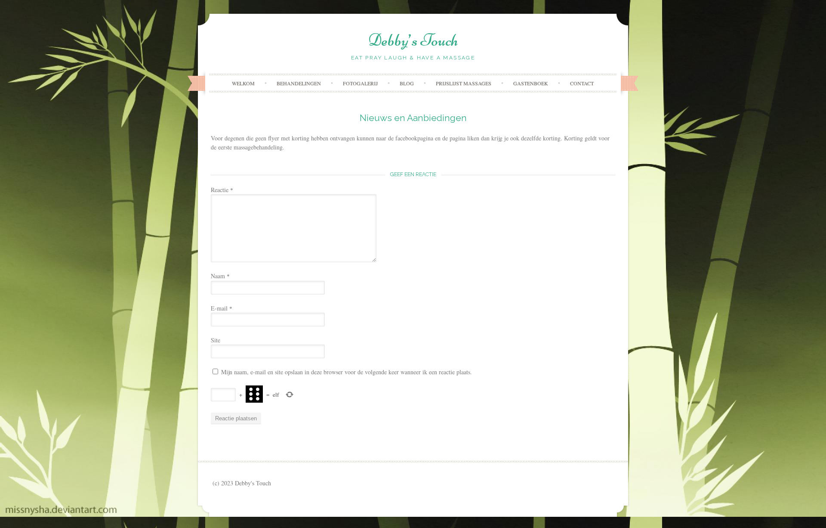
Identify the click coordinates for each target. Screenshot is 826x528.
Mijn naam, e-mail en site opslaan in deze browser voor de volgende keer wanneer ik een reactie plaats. (346, 372)
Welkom (243, 83)
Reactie (222, 190)
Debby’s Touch (413, 40)
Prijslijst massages (463, 83)
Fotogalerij (360, 83)
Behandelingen (299, 83)
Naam (220, 276)
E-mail (221, 308)
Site (215, 340)
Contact (582, 83)
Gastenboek (530, 83)
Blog (407, 83)
